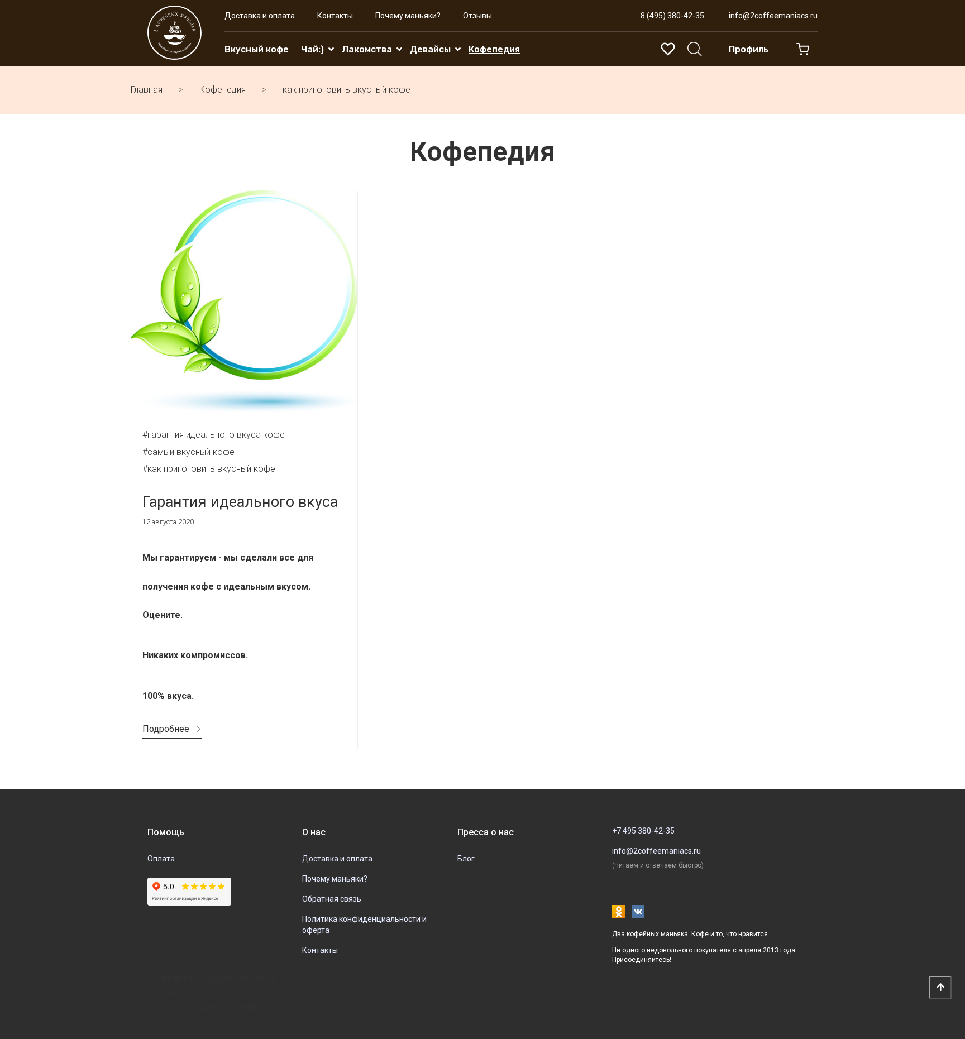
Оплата (161, 858)
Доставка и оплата (259, 15)
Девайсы (430, 49)
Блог (466, 858)
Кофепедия (494, 49)
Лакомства (367, 49)
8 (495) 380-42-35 (672, 15)
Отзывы (477, 15)
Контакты (335, 15)
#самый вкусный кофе (188, 452)
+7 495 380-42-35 (643, 830)
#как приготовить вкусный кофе (208, 468)
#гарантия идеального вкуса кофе (213, 434)
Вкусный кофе (256, 49)
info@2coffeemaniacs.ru (773, 15)
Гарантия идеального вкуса (240, 502)
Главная (147, 89)
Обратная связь (331, 898)
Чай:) (312, 49)
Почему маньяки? (408, 15)
